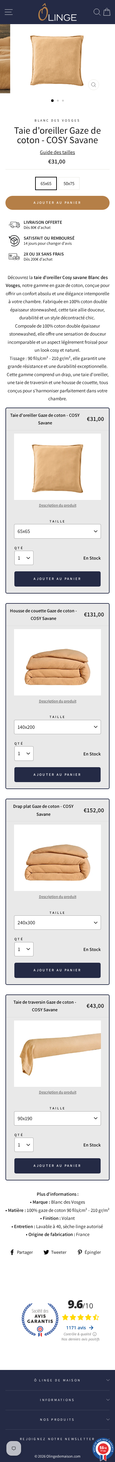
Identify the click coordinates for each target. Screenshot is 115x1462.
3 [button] (63, 101)
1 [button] (52, 101)
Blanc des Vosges (57, 120)
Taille (58, 521)
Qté (19, 548)
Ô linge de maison (57, 1380)
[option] (57, 58)
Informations (57, 1400)
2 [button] (58, 101)
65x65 (46, 183)
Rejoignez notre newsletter (57, 1439)
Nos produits (57, 1419)
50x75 (69, 183)
